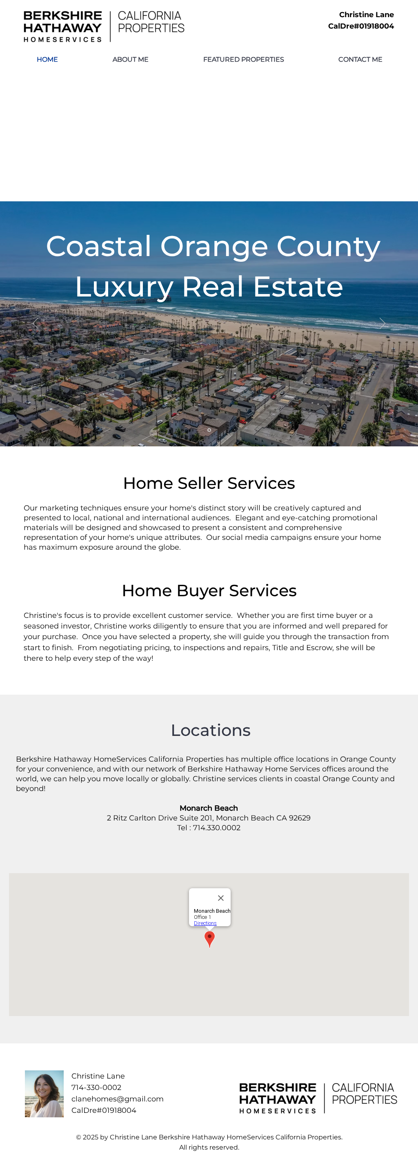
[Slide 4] (209, 430)
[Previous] (35, 324)
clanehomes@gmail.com (117, 1098)
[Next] (382, 324)
